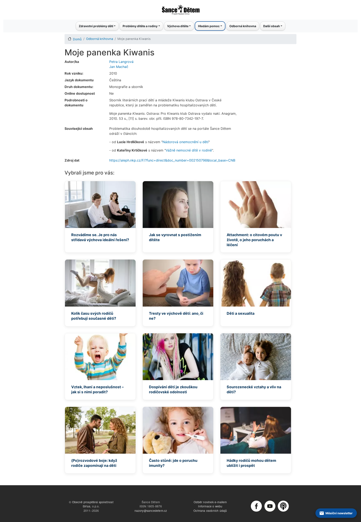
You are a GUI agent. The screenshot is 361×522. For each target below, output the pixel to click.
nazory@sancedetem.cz (151, 510)
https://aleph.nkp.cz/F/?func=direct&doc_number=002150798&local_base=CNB (172, 160)
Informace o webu (210, 506)
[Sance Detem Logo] (180, 8)
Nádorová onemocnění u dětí (185, 142)
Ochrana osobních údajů (210, 510)
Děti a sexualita (240, 313)
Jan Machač (118, 67)
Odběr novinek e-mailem (210, 502)
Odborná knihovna (242, 26)
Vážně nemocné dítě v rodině (189, 150)
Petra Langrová (121, 62)
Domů (77, 39)
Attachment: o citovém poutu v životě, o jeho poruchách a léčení (254, 240)
